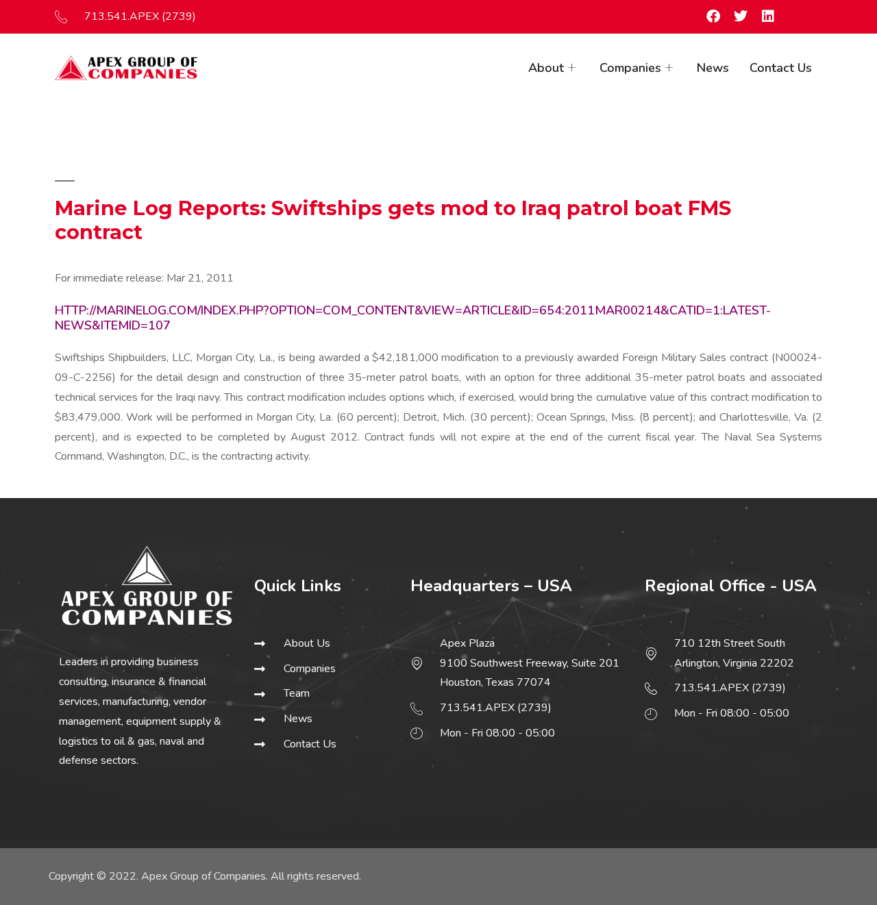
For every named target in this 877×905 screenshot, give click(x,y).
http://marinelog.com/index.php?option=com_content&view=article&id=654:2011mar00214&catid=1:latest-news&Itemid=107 (413, 318)
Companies (630, 68)
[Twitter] (741, 16)
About (546, 68)
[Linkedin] (768, 16)
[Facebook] (713, 16)
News (713, 68)
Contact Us (781, 68)
